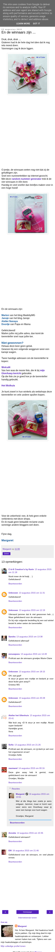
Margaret (20, 794)
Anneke (12, 833)
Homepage (27, 912)
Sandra (12, 636)
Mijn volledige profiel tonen (13, 946)
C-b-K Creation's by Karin (21, 569)
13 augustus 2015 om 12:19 (32, 610)
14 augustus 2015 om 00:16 (31, 768)
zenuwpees (14, 654)
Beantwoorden (15, 583)
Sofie (11, 745)
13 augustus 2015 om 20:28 (32, 698)
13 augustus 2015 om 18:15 (32, 671)
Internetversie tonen (27, 917)
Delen (6, 554)
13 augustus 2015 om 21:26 (28, 745)
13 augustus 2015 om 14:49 (34, 654)
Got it (36, 23)
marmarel (13, 768)
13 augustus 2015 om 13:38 (29, 636)
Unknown (13, 593)
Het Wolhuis (8, 385)
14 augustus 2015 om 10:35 (30, 833)
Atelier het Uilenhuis (19, 715)
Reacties (16, 789)
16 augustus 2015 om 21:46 (26, 850)
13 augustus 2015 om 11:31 (32, 593)
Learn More (23, 23)
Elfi (10, 850)
